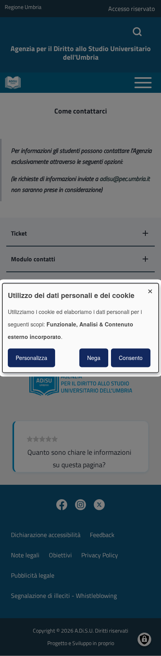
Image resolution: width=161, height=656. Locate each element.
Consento (131, 358)
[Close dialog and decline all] (153, 288)
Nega (93, 358)
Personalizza (31, 358)
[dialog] (80, 327)
